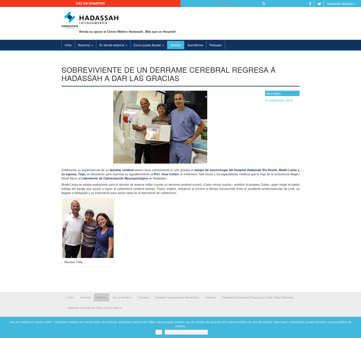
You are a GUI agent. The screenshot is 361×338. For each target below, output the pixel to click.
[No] (356, 327)
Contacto (143, 297)
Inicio (68, 45)
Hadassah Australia (340, 3)
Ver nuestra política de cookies (186, 332)
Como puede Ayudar (148, 45)
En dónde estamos (112, 45)
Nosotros (84, 45)
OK (159, 332)
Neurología (273, 93)
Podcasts (216, 45)
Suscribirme (195, 45)
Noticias (175, 45)
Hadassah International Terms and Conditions (95, 308)
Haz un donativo (90, 3)
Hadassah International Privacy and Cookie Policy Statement (257, 297)
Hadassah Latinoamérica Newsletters (177, 297)
